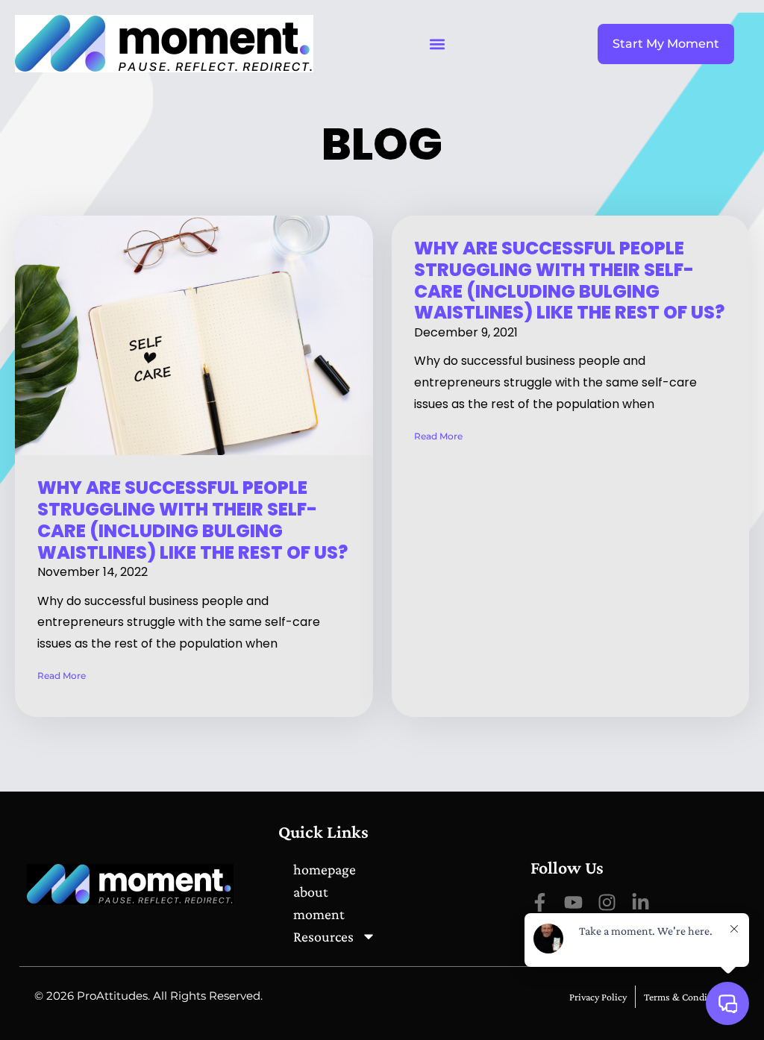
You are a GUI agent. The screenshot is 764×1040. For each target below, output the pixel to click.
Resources (323, 936)
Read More (61, 675)
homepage (324, 869)
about (310, 891)
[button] (437, 43)
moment (319, 914)
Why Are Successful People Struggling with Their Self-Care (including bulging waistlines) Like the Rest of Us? (192, 519)
